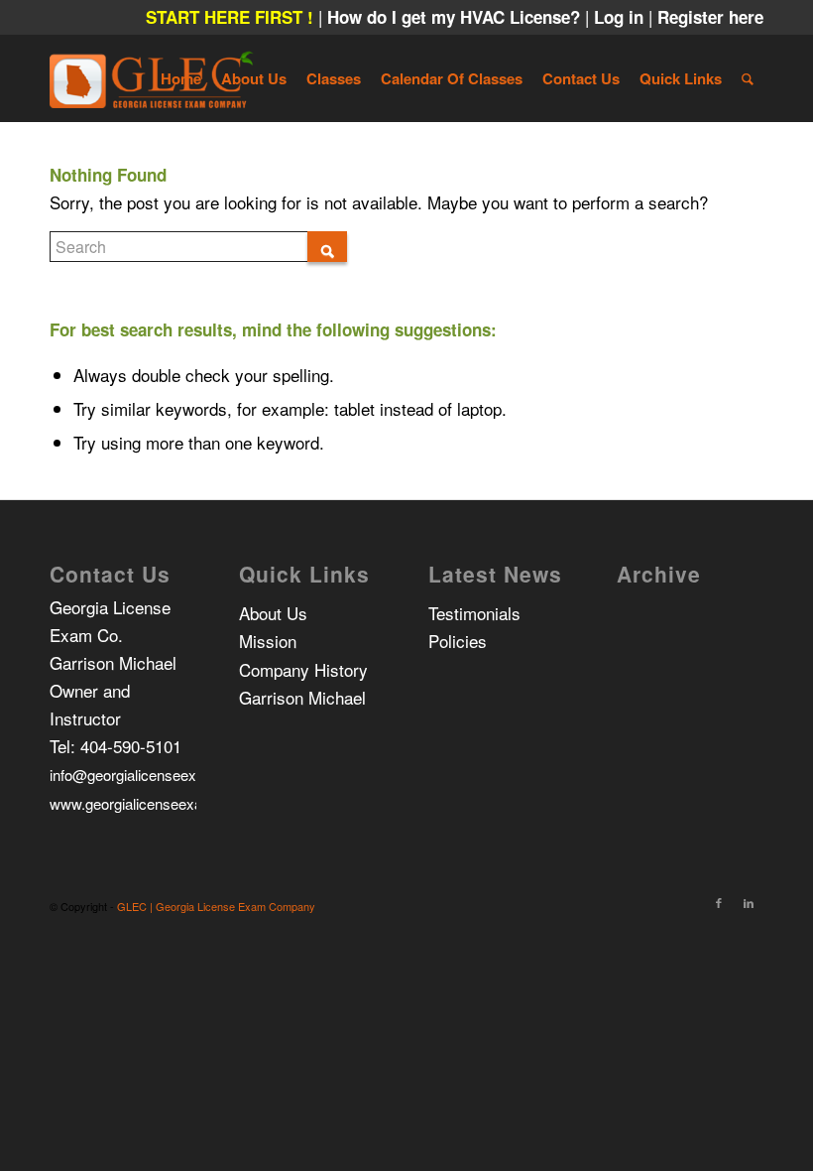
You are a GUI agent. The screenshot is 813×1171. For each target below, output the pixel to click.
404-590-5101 (130, 745)
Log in (621, 17)
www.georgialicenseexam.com (149, 803)
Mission (267, 640)
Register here (710, 17)
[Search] (747, 78)
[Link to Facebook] (719, 902)
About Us (273, 612)
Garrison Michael (302, 697)
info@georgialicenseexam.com (150, 774)
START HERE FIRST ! (229, 17)
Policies (457, 640)
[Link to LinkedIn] (748, 902)
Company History (303, 669)
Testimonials (474, 612)
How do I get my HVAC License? (456, 17)
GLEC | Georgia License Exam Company (216, 906)
